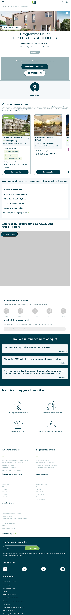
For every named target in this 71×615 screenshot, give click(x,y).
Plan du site (6, 604)
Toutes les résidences (8, 523)
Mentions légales (7, 585)
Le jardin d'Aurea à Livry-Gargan (11, 470)
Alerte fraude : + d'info (9, 581)
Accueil (4, 6)
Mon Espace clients (7, 521)
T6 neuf (4, 497)
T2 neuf (4, 487)
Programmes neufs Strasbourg (45, 467)
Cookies (5, 591)
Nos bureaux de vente (8, 528)
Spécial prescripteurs (42, 484)
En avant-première (11, 450)
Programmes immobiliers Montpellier (46, 465)
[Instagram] (24, 569)
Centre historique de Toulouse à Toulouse (14, 462)
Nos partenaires (40, 499)
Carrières (38, 489)
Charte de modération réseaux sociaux (14, 601)
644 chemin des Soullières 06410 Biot (35, 43)
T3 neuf (4, 489)
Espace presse (40, 494)
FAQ (3, 526)
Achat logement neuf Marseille (45, 462)
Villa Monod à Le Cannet (9, 467)
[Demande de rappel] (64, 609)
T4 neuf (4, 492)
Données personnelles (9, 588)
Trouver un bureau (41, 497)
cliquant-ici (19, 110)
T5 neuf (4, 494)
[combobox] (35, 329)
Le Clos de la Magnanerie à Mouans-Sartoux (15, 460)
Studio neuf (5, 484)
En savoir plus (16, 172)
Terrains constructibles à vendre (11, 513)
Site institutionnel (41, 492)
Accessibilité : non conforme (11, 597)
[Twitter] (43, 569)
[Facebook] (5, 569)
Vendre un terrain (7, 516)
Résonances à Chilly (8, 465)
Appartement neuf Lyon (43, 460)
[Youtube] (62, 569)
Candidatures (40, 487)
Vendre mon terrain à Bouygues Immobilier (14, 518)
